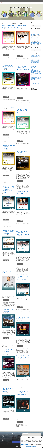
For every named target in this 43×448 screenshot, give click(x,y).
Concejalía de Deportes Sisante (35, 61)
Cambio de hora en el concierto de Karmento (8, 26)
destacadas (10, 57)
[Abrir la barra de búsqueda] (38, 3)
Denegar (31, 444)
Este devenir (9, 60)
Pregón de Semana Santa (19, 188)
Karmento (9, 61)
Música (17, 271)
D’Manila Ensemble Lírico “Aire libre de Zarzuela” (21, 110)
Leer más (6, 54)
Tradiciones (5, 182)
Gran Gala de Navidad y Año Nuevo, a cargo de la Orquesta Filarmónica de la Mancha (8, 189)
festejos (32, 73)
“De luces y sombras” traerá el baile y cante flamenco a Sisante (22, 393)
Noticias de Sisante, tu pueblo (20, 349)
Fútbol (37, 73)
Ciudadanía (4, 436)
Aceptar (24, 444)
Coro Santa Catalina (11, 343)
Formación (34, 73)
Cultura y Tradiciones (5, 60)
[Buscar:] (36, 25)
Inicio (2, 432)
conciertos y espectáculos (20, 185)
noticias (12, 61)
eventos (13, 60)
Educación (33, 71)
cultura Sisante (37, 63)
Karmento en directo (8, 107)
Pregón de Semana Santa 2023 (21, 152)
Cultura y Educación (7, 344)
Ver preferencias (38, 444)
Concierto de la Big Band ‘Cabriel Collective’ (7, 389)
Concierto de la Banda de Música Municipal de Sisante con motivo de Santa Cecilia (22, 277)
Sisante (33, 83)
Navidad (11, 225)
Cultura (26, 185)
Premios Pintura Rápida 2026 (36, 40)
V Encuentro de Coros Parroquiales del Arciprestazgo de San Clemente (22, 233)
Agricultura (40, 56)
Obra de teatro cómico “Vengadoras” (22, 318)
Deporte (38, 67)
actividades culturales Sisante (35, 55)
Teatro (23, 352)
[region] (21, 12)
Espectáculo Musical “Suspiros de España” (22, 192)
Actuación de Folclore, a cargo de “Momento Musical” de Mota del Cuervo (22, 358)
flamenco (17, 426)
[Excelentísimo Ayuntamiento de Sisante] (1, 3)
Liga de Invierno (37, 77)
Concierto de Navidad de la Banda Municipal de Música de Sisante (8, 231)
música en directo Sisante (34, 78)
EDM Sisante (36, 70)
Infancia (39, 74)
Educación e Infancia (26, 348)
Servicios (3, 435)
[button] (41, 437)
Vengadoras (26, 352)
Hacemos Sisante (35, 74)
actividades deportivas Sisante (35, 56)
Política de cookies (28, 446)
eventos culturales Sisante (37, 72)
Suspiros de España (21, 227)
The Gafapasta (18, 105)
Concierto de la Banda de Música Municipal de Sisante (8, 146)
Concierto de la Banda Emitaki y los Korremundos (8, 351)
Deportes (33, 69)
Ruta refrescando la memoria (36, 37)
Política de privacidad (33, 446)
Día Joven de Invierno (8, 305)
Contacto (3, 440)
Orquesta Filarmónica (7, 226)
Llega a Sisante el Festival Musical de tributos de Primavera (22, 67)
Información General (4, 61)
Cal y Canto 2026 (38, 60)
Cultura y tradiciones (5, 57)
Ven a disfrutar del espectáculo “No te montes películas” (7, 66)
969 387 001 (33, 0)
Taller (36, 83)
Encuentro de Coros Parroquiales (7, 310)
